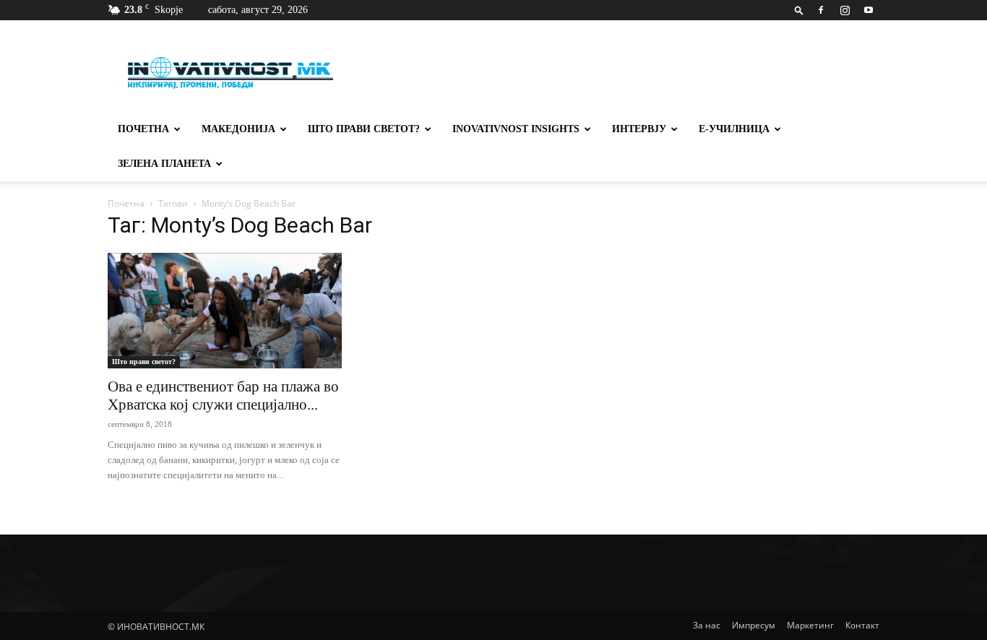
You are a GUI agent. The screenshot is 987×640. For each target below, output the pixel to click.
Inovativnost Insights (515, 129)
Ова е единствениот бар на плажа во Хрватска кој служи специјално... (223, 395)
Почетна (143, 129)
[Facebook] (821, 10)
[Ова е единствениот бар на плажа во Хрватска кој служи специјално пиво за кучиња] (225, 310)
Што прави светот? (364, 129)
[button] (799, 9)
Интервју (639, 129)
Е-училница (734, 129)
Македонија (238, 129)
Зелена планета (164, 163)
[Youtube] (868, 10)
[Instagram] (844, 10)
